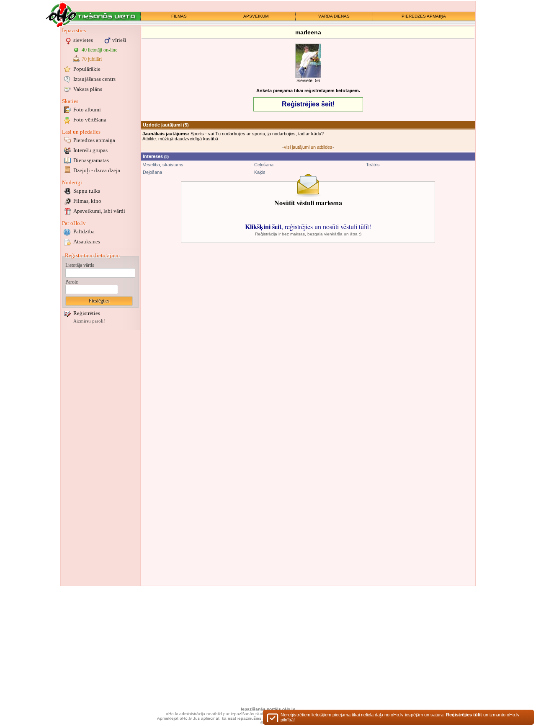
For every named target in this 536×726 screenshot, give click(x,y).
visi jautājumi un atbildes (308, 147)
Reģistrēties (86, 313)
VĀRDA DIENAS (334, 16)
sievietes (83, 40)
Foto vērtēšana (89, 119)
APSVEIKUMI (256, 16)
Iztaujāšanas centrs (94, 79)
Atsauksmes (86, 241)
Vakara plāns (87, 89)
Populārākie (86, 69)
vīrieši (119, 40)
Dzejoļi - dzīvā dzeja (96, 170)
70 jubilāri (92, 59)
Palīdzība (84, 231)
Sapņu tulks (86, 191)
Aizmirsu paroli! (89, 321)
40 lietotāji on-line (99, 50)
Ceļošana (263, 164)
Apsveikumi (99, 211)
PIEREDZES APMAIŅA (424, 16)
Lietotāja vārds (79, 265)
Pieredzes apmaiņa (94, 140)
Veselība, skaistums (163, 164)
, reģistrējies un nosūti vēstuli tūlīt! (308, 226)
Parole (71, 282)
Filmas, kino (87, 201)
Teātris (373, 164)
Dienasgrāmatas (91, 160)
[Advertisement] (100, 458)
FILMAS (179, 16)
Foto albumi (87, 109)
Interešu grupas (90, 150)
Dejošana (152, 172)
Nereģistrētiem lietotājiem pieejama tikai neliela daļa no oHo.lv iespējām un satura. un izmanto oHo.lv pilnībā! (400, 717)
